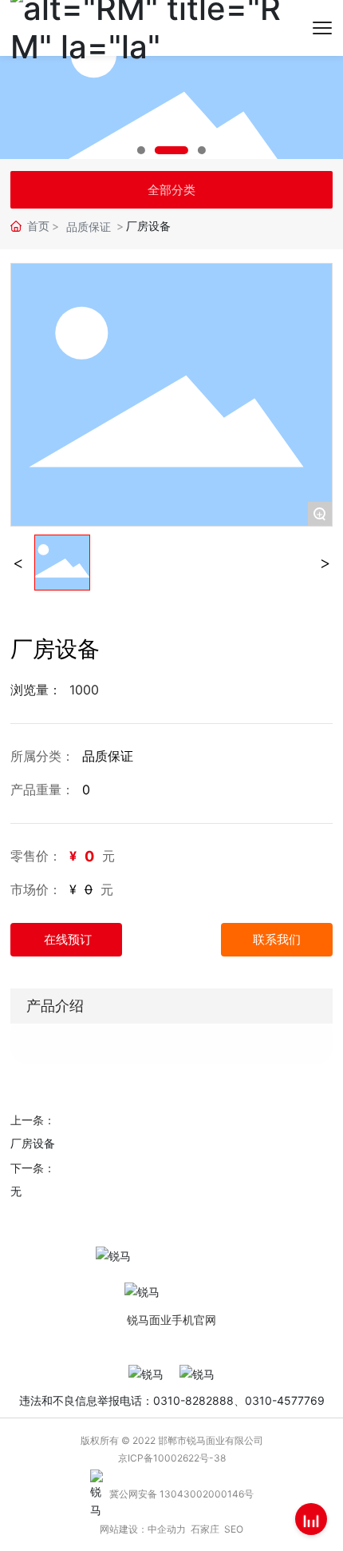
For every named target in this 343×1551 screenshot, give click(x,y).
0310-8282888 (193, 1400)
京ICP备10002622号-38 (172, 1458)
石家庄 (205, 1529)
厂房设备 (32, 1143)
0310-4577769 (285, 1400)
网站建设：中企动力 (143, 1529)
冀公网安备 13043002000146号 (181, 1494)
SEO (233, 1529)
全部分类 (171, 190)
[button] (141, 150)
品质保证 (88, 226)
